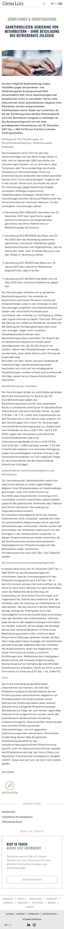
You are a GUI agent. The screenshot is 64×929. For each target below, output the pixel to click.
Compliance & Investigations (17, 816)
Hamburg (8, 903)
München (23, 903)
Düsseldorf (35, 899)
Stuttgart (37, 903)
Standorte (7, 899)
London (29, 907)
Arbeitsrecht (8, 811)
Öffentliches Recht (12, 821)
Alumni (9, 914)
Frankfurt (51, 899)
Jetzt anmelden (32, 879)
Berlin (21, 899)
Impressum (33, 914)
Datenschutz (49, 914)
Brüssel (52, 903)
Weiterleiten (10, 792)
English (55, 3)
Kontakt (20, 914)
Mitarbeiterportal (32, 919)
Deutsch (52, 3)
